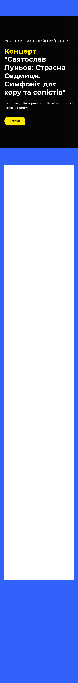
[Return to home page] (13, 8)
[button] (14, 121)
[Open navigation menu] (70, 8)
